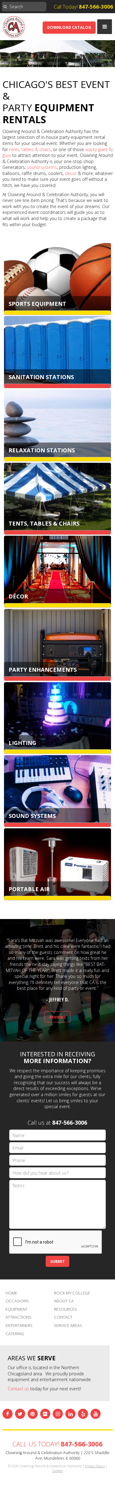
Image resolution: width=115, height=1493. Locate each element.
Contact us (18, 1389)
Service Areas (68, 1325)
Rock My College (72, 1293)
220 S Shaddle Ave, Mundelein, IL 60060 (72, 1455)
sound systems (42, 167)
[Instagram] (58, 1414)
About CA (64, 1301)
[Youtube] (95, 1414)
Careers (57, 1470)
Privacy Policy (95, 1466)
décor (71, 173)
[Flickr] (45, 1414)
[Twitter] (20, 1414)
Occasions (17, 1301)
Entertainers (19, 1325)
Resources (65, 1309)
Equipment (17, 1309)
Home (11, 1293)
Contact (63, 1317)
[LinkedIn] (70, 1414)
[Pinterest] (33, 1414)
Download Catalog (69, 27)
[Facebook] (7, 1414)
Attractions (19, 1317)
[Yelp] (83, 1414)
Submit (57, 1261)
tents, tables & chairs (30, 149)
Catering (15, 1333)
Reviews (57, 1017)
